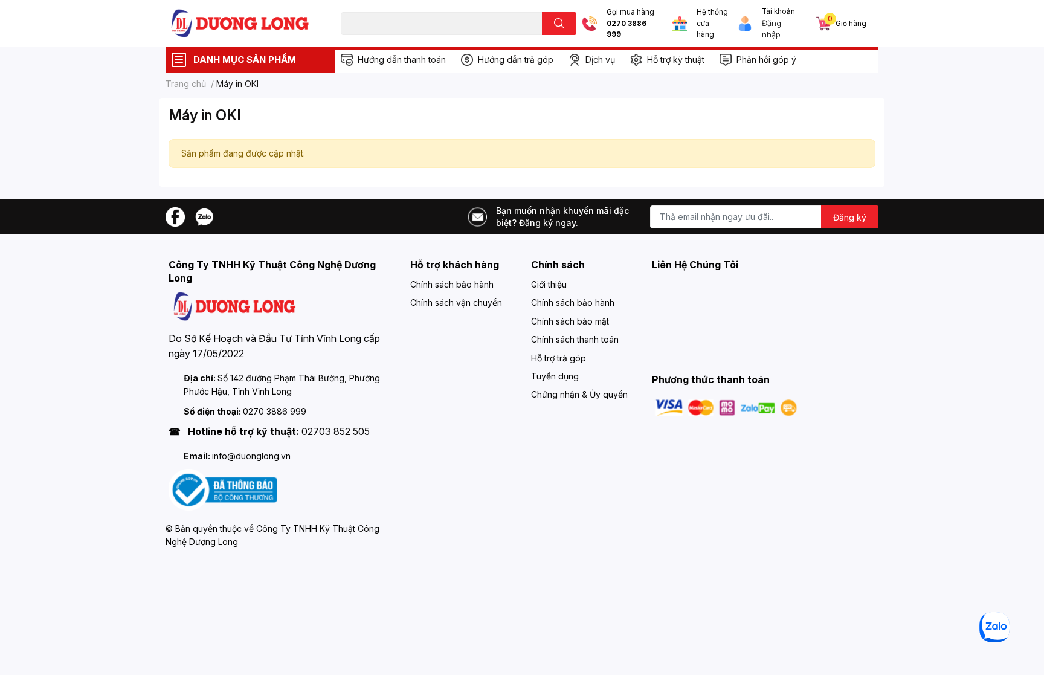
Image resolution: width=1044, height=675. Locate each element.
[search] (559, 23)
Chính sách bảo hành (452, 284)
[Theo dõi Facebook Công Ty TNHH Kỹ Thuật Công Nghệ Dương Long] (175, 216)
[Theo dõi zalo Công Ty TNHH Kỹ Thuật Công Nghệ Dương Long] (204, 216)
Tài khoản (778, 11)
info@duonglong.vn (251, 456)
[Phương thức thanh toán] (726, 407)
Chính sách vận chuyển (456, 302)
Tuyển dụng (555, 376)
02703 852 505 (335, 431)
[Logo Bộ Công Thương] (223, 489)
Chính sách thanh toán (575, 339)
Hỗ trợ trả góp (558, 358)
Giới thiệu (549, 284)
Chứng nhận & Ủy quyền (579, 394)
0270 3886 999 (626, 29)
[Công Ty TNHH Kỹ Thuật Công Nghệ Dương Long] (240, 23)
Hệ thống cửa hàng (712, 23)
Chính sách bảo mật (570, 321)
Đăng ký (849, 217)
